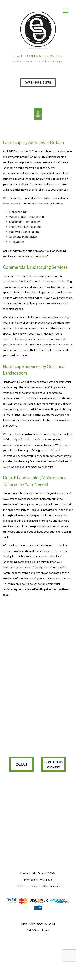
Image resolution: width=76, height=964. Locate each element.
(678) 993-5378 (38, 82)
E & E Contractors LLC (38, 55)
